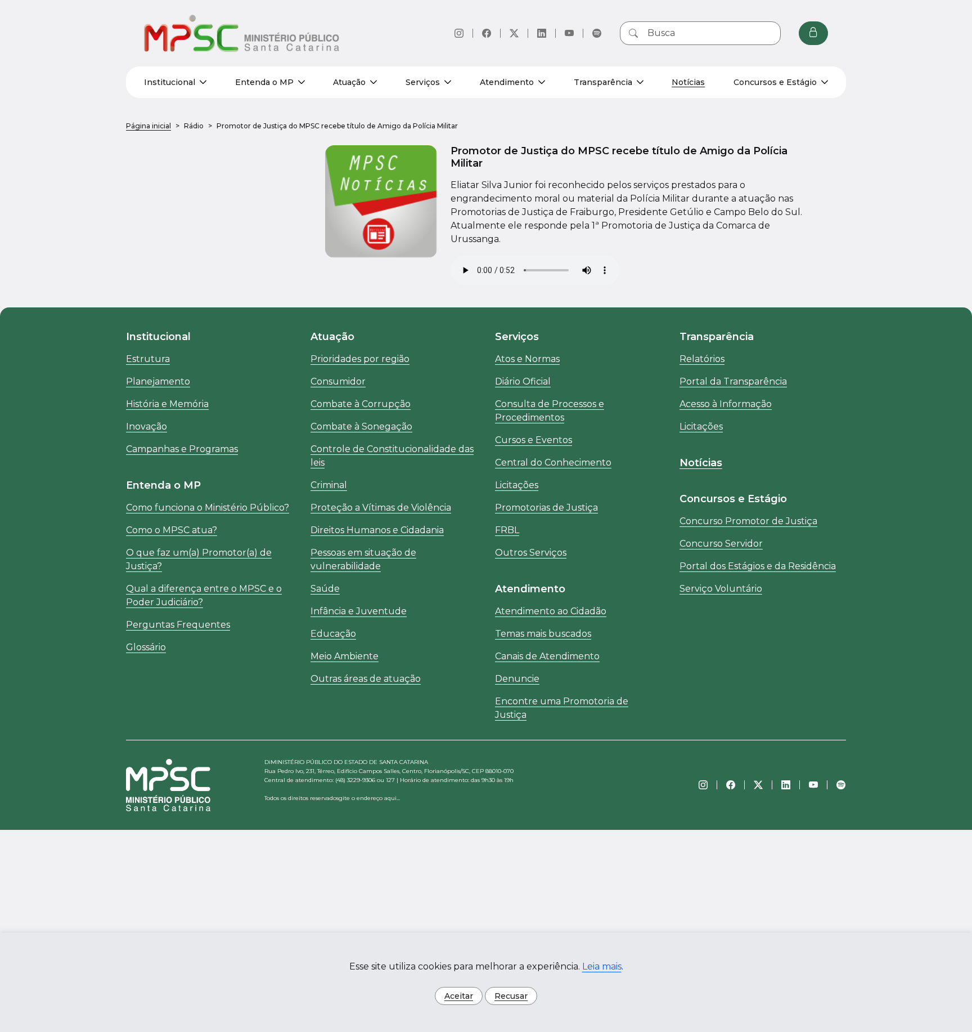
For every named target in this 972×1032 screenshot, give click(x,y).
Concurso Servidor (721, 543)
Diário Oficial (523, 381)
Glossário (146, 647)
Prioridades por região (360, 359)
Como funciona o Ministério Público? (207, 507)
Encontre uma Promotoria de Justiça (561, 708)
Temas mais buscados (543, 633)
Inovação (146, 426)
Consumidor (338, 381)
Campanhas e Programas (182, 449)
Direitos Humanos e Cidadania (377, 530)
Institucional (169, 82)
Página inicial (148, 126)
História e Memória (167, 404)
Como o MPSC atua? (171, 530)
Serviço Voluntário (721, 588)
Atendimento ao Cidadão (550, 611)
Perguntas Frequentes (178, 624)
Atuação (349, 82)
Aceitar (458, 996)
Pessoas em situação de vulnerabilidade (363, 559)
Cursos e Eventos (533, 440)
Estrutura (148, 359)
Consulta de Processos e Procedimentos (549, 411)
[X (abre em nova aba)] (514, 33)
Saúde (325, 588)
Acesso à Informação (726, 404)
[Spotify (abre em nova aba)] (596, 33)
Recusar (511, 996)
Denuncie (517, 678)
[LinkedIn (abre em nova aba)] (541, 33)
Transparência (603, 82)
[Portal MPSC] (242, 33)
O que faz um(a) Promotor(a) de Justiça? (199, 559)
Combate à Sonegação (361, 426)
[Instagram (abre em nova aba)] (459, 33)
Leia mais (602, 966)
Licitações (516, 485)
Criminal (328, 485)
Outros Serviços (530, 552)
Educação (333, 633)
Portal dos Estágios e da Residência (758, 566)
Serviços (423, 82)
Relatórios (702, 359)
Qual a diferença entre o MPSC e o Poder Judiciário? (204, 595)
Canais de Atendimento (547, 656)
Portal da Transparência (733, 381)
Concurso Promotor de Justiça (748, 521)
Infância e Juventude (358, 611)
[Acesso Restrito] (813, 33)
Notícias (688, 82)
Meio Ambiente (344, 656)
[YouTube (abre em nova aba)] (569, 33)
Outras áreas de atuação (365, 678)
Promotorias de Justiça (546, 507)
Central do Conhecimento (553, 462)
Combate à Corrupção (360, 404)
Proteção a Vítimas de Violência (380, 507)
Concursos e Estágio (775, 82)
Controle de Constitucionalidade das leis (392, 456)
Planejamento (158, 381)
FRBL (507, 530)
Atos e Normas (527, 359)
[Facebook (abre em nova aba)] (486, 33)
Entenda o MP (264, 82)
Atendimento (507, 82)
